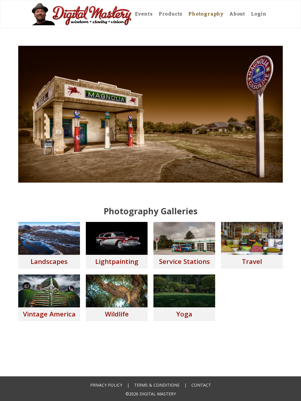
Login (259, 14)
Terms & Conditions (157, 385)
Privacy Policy (106, 385)
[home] (81, 14)
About (237, 14)
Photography (205, 14)
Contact (201, 385)
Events (144, 14)
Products (171, 14)
